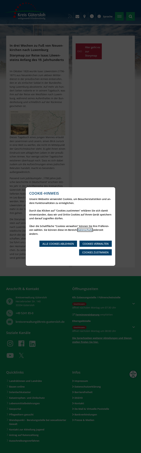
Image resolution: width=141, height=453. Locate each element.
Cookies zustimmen (95, 252)
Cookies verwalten (96, 243)
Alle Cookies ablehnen (58, 243)
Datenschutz (85, 229)
